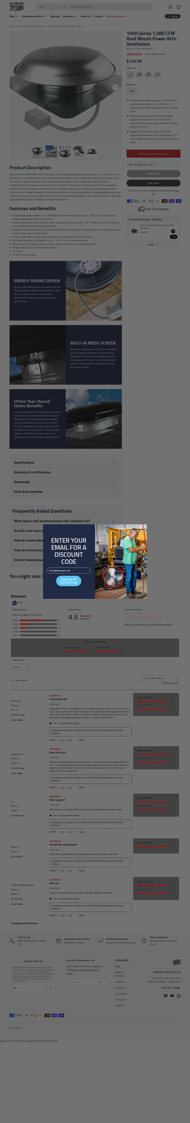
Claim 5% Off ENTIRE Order (69, 581)
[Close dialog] (143, 528)
